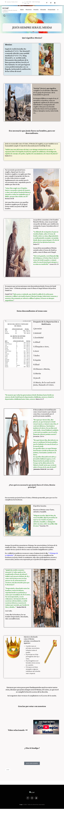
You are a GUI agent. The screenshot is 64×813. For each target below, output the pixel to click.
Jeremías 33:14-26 (40, 469)
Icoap (20, 804)
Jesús (8, 769)
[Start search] (4, 15)
